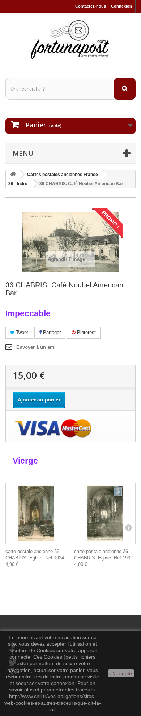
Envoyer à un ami (36, 347)
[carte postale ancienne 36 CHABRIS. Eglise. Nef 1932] (105, 513)
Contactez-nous (90, 6)
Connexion (121, 6)
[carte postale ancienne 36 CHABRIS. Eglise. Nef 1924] (36, 513)
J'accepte (121, 673)
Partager (51, 332)
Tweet (21, 332)
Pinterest (86, 332)
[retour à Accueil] (13, 174)
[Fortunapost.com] (70, 39)
